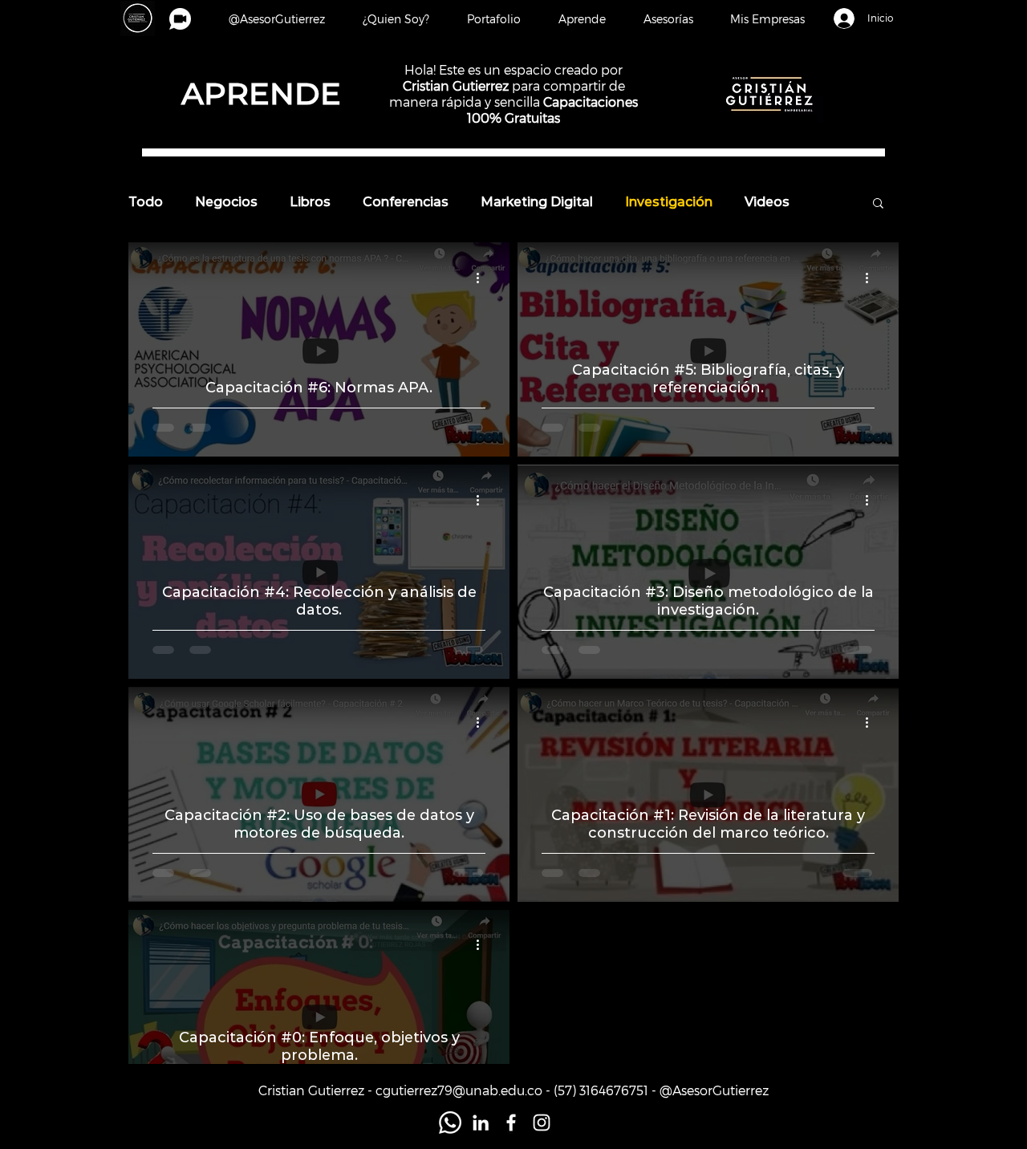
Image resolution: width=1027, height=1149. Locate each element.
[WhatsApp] (450, 1122)
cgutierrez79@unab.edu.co (458, 1090)
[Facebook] (511, 1122)
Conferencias (406, 201)
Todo (145, 201)
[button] (767, 18)
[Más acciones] (483, 277)
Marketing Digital (537, 201)
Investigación (668, 201)
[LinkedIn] (480, 1122)
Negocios (226, 201)
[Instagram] (541, 1122)
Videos (767, 201)
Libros (310, 201)
